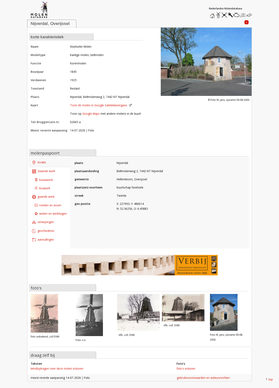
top (271, 379)
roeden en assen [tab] (50, 205)
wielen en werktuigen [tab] (53, 213)
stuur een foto (243, 15)
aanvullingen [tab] (46, 239)
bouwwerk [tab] (46, 180)
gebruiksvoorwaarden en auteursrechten (203, 378)
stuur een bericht (250, 15)
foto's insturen (185, 368)
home (213, 14)
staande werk (46, 171)
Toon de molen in (98, 105)
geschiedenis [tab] (46, 231)
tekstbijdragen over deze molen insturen (57, 368)
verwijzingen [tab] (46, 222)
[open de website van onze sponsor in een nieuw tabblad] (139, 267)
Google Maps (91, 114)
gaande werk (46, 196)
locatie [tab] (42, 162)
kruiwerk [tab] (44, 188)
